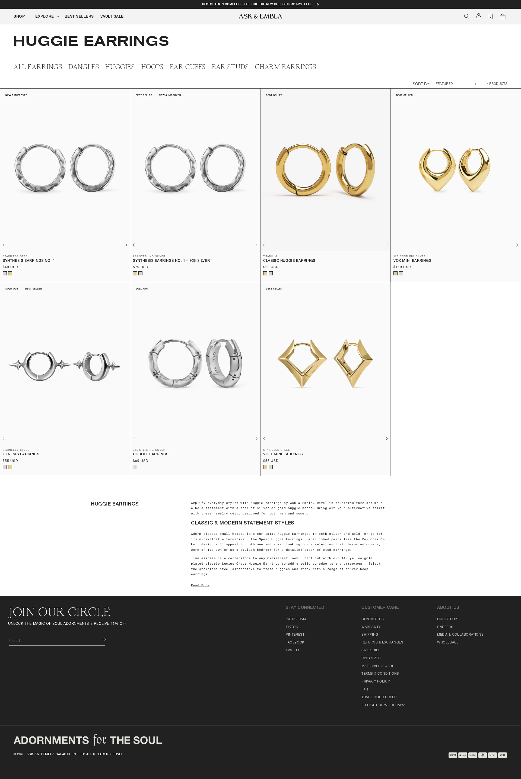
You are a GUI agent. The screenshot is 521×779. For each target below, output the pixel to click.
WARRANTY (371, 627)
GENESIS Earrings (21, 454)
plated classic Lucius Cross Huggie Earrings (235, 563)
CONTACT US (372, 619)
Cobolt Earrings (151, 454)
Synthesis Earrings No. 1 (29, 261)
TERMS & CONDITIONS (380, 673)
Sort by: (421, 84)
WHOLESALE (447, 642)
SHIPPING (369, 634)
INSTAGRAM (296, 619)
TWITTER (293, 650)
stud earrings (336, 550)
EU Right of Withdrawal (384, 705)
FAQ (364, 689)
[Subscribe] (100, 639)
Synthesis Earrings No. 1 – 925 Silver (171, 261)
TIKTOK (292, 627)
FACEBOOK (295, 642)
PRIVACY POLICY (375, 681)
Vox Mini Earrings (412, 261)
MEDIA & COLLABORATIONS (460, 634)
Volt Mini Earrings (283, 454)
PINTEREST (295, 634)
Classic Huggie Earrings (289, 261)
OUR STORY (447, 619)
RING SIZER (371, 658)
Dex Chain (371, 539)
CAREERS (445, 627)
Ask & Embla (301, 503)
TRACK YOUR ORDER (379, 697)
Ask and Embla (41, 754)
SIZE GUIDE (370, 650)
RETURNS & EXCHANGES (382, 642)
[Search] (467, 16)
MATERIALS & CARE (377, 666)
